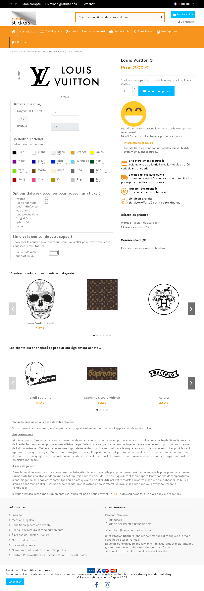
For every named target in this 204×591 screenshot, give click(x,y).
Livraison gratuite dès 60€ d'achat (70, 4)
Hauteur (22, 126)
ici (135, 440)
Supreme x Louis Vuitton (102, 397)
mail (115, 494)
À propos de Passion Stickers (31, 535)
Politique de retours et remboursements (38, 530)
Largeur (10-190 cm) (29, 111)
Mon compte (31, 4)
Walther (163, 397)
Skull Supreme (40, 397)
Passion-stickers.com (146, 222)
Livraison (18, 515)
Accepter (15, 582)
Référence (127, 227)
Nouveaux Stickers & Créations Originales (39, 550)
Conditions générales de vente (31, 525)
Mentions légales (23, 520)
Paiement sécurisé (24, 545)
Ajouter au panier (159, 91)
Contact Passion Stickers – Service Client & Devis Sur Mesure (51, 555)
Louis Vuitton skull (40, 323)
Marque (126, 222)
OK (22, 119)
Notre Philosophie (23, 540)
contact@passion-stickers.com (130, 530)
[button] (51, 31)
